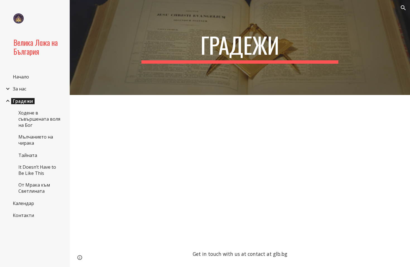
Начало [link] (21, 77)
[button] (403, 8)
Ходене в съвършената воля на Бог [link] (39, 119)
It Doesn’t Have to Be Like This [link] (37, 170)
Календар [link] (23, 203)
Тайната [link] (27, 155)
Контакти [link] (23, 215)
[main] (239, 47)
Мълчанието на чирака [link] (35, 140)
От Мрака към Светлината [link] (34, 188)
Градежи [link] (23, 101)
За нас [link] (19, 89)
